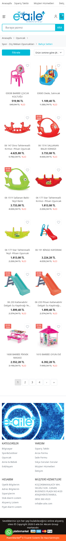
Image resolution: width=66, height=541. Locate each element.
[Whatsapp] (9, 532)
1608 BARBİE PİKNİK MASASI (17, 356)
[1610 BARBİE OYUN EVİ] (48, 336)
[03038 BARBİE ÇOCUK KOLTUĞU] (17, 75)
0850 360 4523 (42, 499)
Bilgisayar (7, 448)
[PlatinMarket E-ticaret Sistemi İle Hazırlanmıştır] (21, 531)
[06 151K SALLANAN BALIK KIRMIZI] (48, 127)
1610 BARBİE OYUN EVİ (48, 354)
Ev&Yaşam (7, 466)
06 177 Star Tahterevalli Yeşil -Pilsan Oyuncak (17, 251)
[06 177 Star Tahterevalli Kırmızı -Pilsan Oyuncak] (48, 179)
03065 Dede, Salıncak (48, 93)
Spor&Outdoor (9, 453)
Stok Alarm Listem (11, 497)
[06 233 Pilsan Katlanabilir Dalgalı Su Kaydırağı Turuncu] (48, 284)
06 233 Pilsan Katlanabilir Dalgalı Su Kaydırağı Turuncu (48, 304)
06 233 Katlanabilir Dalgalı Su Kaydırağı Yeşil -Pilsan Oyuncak (17, 304)
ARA (59, 27)
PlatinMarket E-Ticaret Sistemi (23, 537)
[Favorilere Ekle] (27, 65)
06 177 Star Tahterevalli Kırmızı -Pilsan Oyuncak (48, 199)
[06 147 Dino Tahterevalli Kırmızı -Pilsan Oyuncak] (17, 127)
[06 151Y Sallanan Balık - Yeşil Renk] (17, 179)
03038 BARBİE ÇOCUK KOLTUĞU (17, 95)
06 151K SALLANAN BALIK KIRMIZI (48, 147)
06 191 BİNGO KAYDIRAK (48, 249)
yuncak (7, 457)
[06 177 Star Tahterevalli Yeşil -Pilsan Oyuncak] (17, 232)
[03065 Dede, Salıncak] (48, 75)
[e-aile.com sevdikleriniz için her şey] (29, 16)
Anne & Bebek (9, 461)
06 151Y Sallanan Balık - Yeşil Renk (17, 199)
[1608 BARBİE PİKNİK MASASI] (17, 336)
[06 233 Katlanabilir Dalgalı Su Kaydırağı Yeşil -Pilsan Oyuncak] (17, 284)
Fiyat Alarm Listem (12, 506)
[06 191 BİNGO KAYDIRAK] (48, 232)
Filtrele (16, 52)
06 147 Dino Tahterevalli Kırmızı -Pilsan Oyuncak (17, 147)
